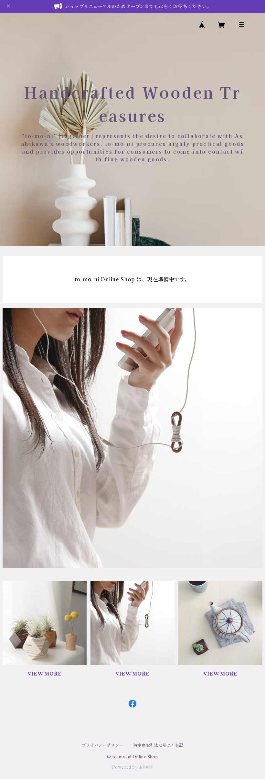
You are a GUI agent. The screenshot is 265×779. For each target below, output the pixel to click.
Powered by (125, 767)
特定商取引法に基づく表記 (158, 745)
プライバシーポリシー (102, 745)
